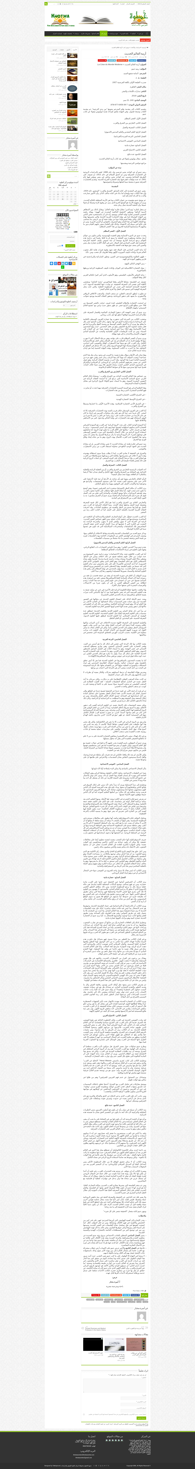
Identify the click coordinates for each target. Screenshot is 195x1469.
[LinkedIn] (67, 4)
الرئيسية (147, 33)
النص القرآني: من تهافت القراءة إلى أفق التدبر (138, 1354)
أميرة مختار (142, 56)
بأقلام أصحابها (95, 33)
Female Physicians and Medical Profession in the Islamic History (95, 1328)
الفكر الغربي (132, 1301)
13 (58, 194)
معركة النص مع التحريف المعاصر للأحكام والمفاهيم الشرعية (116, 1356)
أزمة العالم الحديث (139, 1299)
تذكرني (59, 245)
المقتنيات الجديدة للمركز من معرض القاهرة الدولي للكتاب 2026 (121, 40)
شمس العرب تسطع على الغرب (68, 160)
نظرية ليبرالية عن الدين (70, 165)
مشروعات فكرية (85, 33)
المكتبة (133, 33)
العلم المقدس (90, 1299)
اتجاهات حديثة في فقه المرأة (58, 118)
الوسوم (55, 49)
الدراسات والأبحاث (136, 47)
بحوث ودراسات (113, 33)
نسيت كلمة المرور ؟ (69, 250)
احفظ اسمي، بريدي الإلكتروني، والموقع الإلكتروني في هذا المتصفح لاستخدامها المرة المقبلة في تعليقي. (117, 1414)
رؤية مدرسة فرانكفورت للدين (135, 1327)
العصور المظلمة (109, 1299)
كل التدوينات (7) (72, 169)
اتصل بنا (122, 4)
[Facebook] (71, 4)
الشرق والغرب (118, 1299)
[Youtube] (65, 4)
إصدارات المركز (57, 33)
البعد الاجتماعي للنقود (71, 163)
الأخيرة (75, 49)
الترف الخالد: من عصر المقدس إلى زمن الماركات (63, 158)
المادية (113, 1301)
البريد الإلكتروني (141, 1401)
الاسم (144, 1395)
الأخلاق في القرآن (72, 167)
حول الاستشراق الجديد (95, 1353)
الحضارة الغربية (128, 1299)
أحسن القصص (62, 69)
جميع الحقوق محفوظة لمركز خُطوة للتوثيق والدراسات (76, 1465)
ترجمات (76, 33)
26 (62, 199)
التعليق (143, 1377)
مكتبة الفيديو (124, 33)
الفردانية (145, 1301)
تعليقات (62, 49)
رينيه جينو (107, 1301)
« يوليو (75, 203)
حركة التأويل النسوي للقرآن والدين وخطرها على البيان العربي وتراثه (58, 78)
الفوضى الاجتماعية (122, 1301)
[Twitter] (69, 4)
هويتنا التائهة (62, 102)
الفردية (139, 1301)
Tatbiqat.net (56, 1465)
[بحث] (46, 3)
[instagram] (63, 4)
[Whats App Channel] (58, 4)
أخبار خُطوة (115, 4)
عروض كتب (104, 33)
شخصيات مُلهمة (67, 33)
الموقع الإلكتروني (141, 1408)
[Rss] (72, 4)
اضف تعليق (113, 56)
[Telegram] (60, 4)
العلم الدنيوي (99, 1299)
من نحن (141, 33)
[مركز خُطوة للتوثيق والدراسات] (139, 18)
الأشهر (68, 49)
